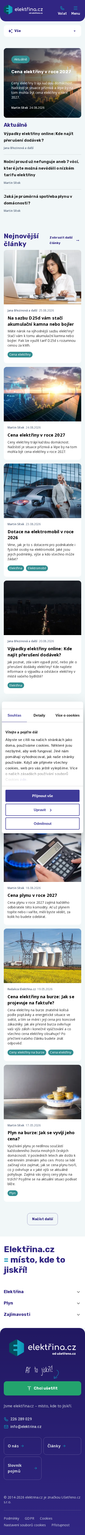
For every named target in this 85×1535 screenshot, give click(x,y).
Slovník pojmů (15, 1468)
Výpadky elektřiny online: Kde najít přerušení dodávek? (40, 652)
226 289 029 (21, 1419)
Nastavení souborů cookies (25, 1525)
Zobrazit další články (61, 240)
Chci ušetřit (46, 1388)
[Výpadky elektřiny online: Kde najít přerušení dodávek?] (42, 141)
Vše (17, 31)
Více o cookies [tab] (67, 715)
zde (23, 779)
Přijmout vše (42, 796)
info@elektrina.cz (26, 1426)
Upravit (40, 810)
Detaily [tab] (39, 715)
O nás (13, 1446)
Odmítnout (42, 824)
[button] (42, 1292)
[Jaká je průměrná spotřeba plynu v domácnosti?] (42, 203)
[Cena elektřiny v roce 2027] (42, 83)
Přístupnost (60, 1525)
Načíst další (42, 1219)
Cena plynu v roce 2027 (32, 895)
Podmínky (11, 1518)
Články (53, 1446)
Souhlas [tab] (14, 715)
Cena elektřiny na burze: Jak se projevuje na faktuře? (41, 999)
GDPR (29, 1518)
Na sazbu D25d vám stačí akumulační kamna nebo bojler (41, 321)
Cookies (46, 1518)
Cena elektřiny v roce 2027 (36, 435)
